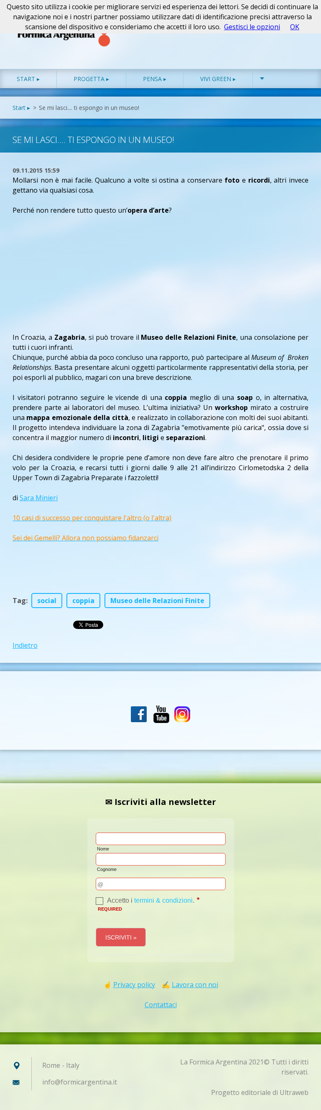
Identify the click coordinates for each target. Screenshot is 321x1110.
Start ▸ (28, 79)
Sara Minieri (39, 497)
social (46, 600)
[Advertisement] (75, 267)
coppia (83, 600)
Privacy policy (134, 984)
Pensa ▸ (154, 79)
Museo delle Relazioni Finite (157, 600)
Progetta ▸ (91, 79)
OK (294, 26)
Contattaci (161, 1004)
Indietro (25, 645)
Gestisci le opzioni (252, 26)
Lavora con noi (195, 984)
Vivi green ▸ (218, 79)
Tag (19, 600)
